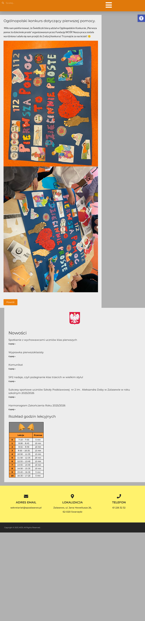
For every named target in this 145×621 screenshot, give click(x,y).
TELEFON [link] (119, 502)
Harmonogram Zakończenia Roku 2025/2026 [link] (36, 405)
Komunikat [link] (15, 364)
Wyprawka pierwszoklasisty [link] (26, 352)
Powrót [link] (10, 302)
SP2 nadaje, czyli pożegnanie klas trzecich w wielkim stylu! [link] (45, 377)
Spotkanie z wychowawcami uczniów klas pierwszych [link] (42, 339)
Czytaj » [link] (11, 344)
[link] (141, 18)
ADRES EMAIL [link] (26, 502)
